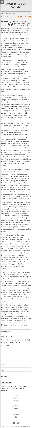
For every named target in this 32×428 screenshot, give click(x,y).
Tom (21, 426)
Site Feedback (16, 409)
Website (4, 376)
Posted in (21, 16)
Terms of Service (16, 406)
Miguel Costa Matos (10, 13)
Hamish (24, 426)
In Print (16, 400)
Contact (16, 398)
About (16, 397)
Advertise (16, 401)
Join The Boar (16, 414)
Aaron (28, 426)
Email (3, 370)
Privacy (16, 408)
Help (16, 417)
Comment (5, 346)
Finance (28, 16)
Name (3, 364)
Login (16, 416)
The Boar (12, 426)
